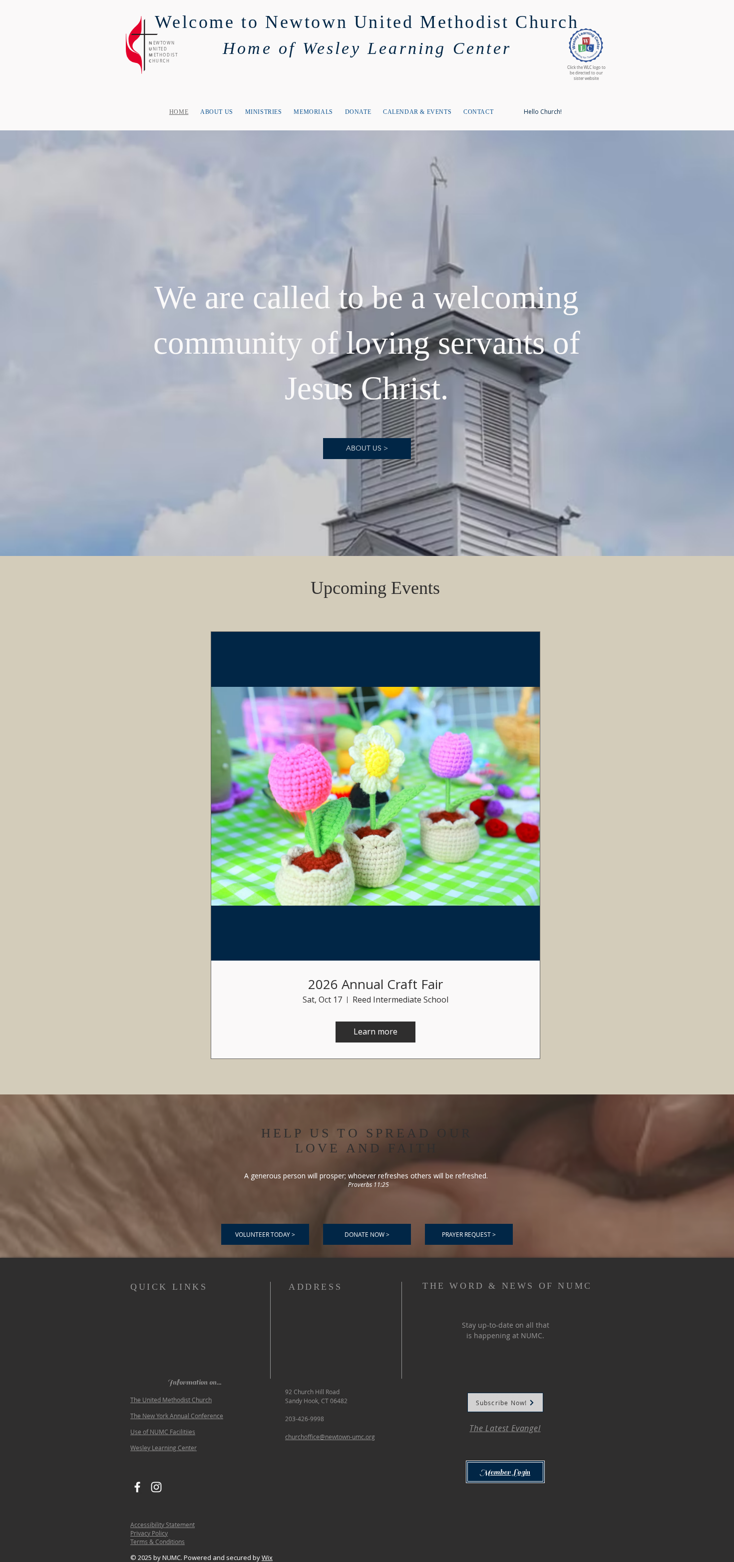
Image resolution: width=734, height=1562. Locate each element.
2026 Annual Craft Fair (375, 984)
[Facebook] (137, 1487)
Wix (267, 1557)
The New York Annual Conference (176, 1416)
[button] (469, 1234)
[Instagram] (156, 1487)
